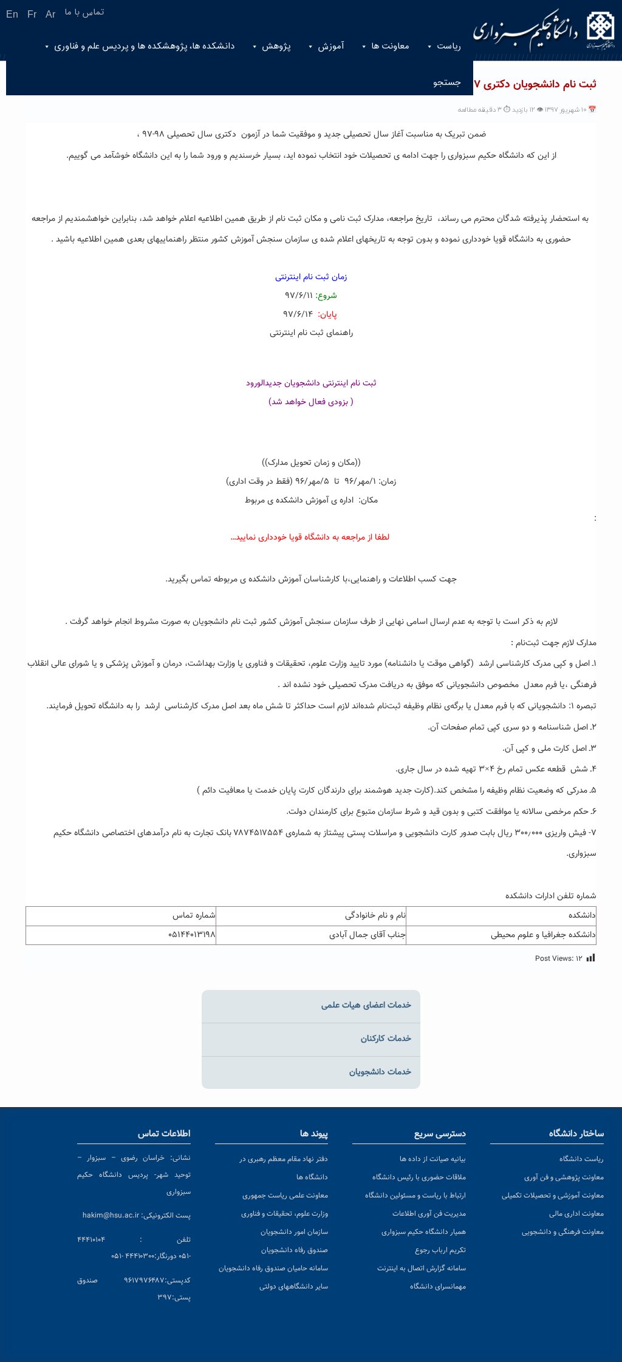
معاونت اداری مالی (576, 1213)
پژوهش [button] (276, 46)
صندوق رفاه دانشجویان (294, 1250)
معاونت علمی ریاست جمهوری (285, 1195)
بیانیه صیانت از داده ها (433, 1159)
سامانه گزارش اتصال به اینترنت (421, 1268)
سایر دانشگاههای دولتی (293, 1286)
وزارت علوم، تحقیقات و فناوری (284, 1213)
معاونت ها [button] (390, 46)
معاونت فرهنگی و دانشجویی (563, 1232)
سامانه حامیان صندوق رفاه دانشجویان (273, 1268)
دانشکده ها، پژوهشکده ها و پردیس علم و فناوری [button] (144, 46)
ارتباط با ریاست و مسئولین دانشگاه (415, 1195)
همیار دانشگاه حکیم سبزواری (423, 1232)
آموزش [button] (331, 46)
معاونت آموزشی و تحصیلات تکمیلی (553, 1195)
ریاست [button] (449, 46)
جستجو (447, 83)
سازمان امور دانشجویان (294, 1232)
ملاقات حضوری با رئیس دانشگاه (419, 1177)
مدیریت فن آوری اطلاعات (429, 1213)
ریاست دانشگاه (581, 1159)
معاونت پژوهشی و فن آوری (564, 1177)
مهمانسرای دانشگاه (438, 1286)
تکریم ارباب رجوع (440, 1250)
